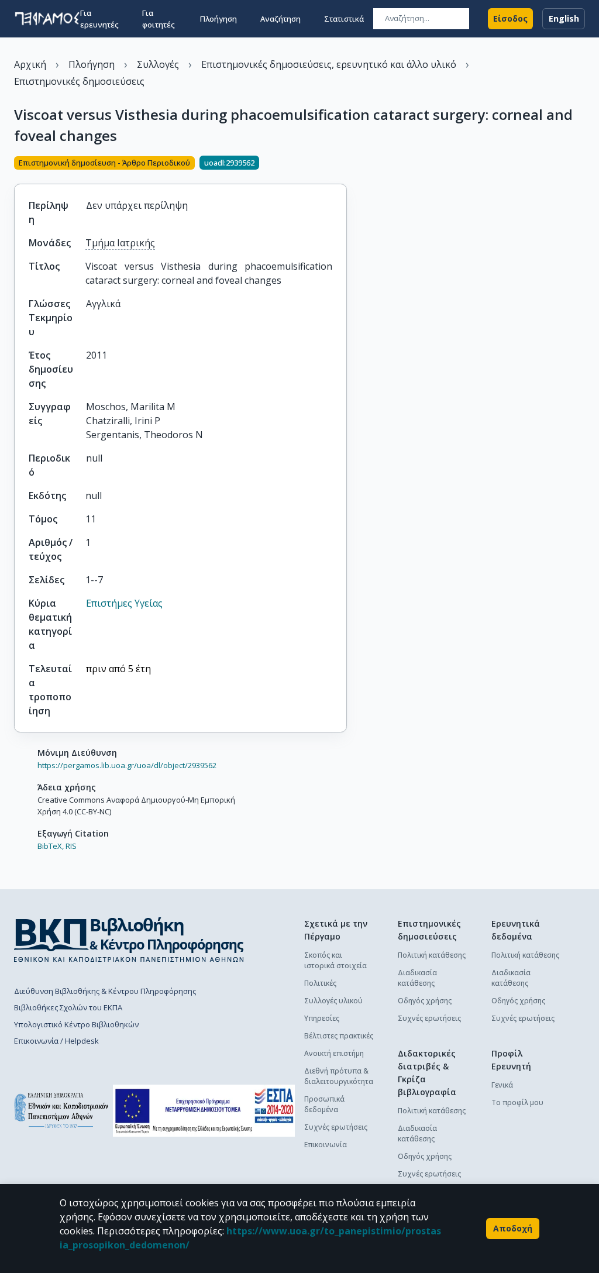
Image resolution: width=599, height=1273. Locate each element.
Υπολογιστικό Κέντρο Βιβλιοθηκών (76, 1024)
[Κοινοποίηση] (342, 163)
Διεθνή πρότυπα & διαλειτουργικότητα (338, 1076)
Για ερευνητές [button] (99, 19)
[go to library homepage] (129, 939)
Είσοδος (510, 18)
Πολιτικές (320, 983)
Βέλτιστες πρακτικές (338, 1036)
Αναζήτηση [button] (280, 18)
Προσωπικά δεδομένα (324, 1104)
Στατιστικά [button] (344, 18)
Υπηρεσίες (321, 1018)
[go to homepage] (47, 19)
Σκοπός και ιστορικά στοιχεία (335, 960)
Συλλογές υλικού (333, 1001)
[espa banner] (204, 1111)
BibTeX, (50, 846)
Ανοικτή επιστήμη (334, 1053)
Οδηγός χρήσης (425, 1001)
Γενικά (502, 1085)
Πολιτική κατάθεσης (432, 955)
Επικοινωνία (325, 1145)
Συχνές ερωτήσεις (335, 1127)
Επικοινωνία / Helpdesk (56, 1040)
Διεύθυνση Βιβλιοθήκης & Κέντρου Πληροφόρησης (105, 991)
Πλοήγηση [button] (218, 18)
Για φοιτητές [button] (158, 19)
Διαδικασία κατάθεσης (417, 978)
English (564, 18)
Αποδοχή (512, 1228)
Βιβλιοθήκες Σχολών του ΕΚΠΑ (68, 1007)
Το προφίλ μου (517, 1102)
